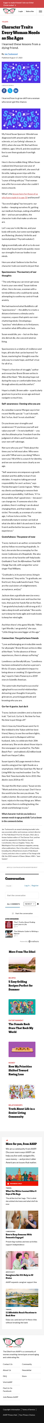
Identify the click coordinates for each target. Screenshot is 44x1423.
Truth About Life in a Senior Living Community (22, 1112)
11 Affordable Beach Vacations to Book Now (21, 1314)
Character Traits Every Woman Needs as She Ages (21, 32)
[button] (40, 11)
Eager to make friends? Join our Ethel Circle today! (18, 4)
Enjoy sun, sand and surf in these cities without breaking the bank (21, 1321)
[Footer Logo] (22, 1343)
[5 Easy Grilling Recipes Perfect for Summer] (22, 964)
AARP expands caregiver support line (21, 1282)
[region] (22, 912)
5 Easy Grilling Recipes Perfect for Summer (21, 985)
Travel (9, 1188)
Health (5, 21)
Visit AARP (7, 1382)
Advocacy (10, 1272)
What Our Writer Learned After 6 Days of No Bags (21, 1192)
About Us (7, 1370)
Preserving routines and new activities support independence (21, 1243)
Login (20, 11)
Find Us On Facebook (7, 1389)
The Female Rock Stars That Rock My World (21, 1028)
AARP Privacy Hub (10, 1415)
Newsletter (27, 1370)
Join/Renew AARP (10, 1397)
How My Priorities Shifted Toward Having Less (20, 1070)
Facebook (4, 90)
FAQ (5, 1376)
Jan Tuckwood (11, 54)
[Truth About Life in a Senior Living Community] (22, 1091)
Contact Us (7, 1364)
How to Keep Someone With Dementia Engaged (19, 1236)
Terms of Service (28, 1409)
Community (27, 1364)
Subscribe (30, 11)
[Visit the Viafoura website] (33, 941)
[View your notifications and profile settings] (38, 904)
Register (35, 885)
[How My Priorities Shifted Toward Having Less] (22, 1049)
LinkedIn (15, 90)
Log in (27, 885)
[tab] (13, 903)
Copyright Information (11, 1409)
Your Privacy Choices (27, 1415)
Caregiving (10, 1231)
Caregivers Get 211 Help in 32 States (19, 1276)
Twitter (10, 90)
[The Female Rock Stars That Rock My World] (22, 1007)
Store (24, 1376)
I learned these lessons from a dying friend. (21, 45)
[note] (21, 85)
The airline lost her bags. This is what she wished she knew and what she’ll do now (22, 1201)
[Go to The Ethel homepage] (3, 11)
